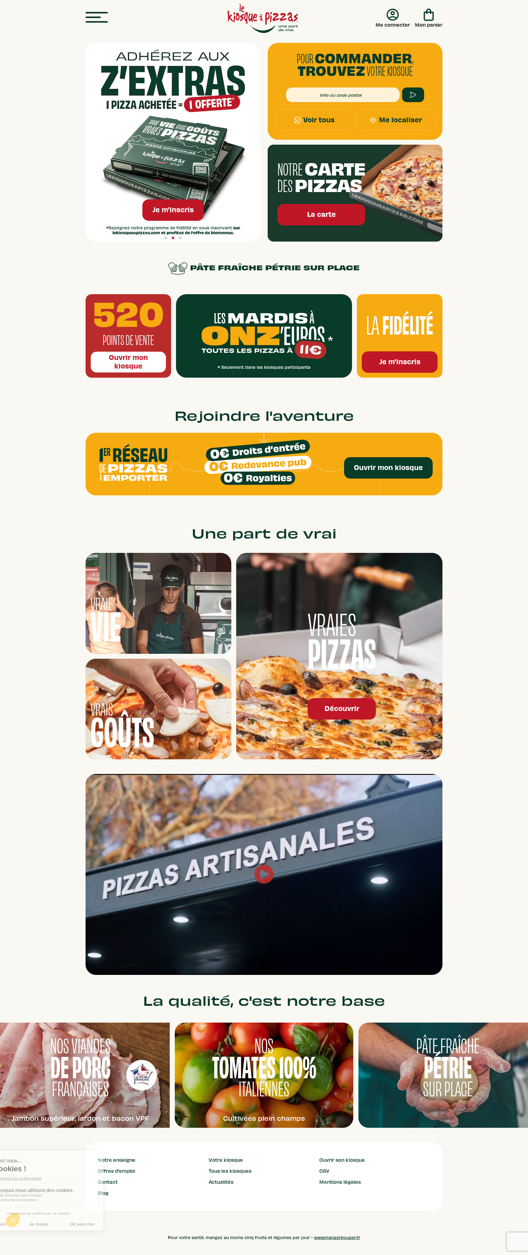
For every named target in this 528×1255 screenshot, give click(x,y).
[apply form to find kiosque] (413, 94)
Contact (108, 1182)
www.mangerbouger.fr (337, 1238)
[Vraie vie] (158, 603)
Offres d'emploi (116, 1171)
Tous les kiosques (230, 1171)
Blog (103, 1193)
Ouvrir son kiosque (342, 1160)
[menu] (97, 17)
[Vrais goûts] (158, 709)
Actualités (221, 1182)
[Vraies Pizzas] (339, 656)
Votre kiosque (226, 1160)
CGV (324, 1171)
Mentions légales (340, 1182)
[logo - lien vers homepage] (263, 18)
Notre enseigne (116, 1160)
